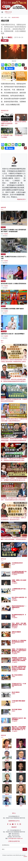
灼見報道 (3, 254)
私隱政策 (25, 856)
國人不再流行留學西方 (17, 675)
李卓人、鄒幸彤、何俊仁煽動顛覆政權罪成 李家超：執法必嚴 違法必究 (19, 625)
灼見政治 (3, 227)
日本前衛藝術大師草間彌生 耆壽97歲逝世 (12, 308)
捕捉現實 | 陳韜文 (15, 17)
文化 (5, 17)
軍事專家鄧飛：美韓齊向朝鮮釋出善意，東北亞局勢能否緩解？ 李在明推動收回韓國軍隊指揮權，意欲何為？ (14, 440)
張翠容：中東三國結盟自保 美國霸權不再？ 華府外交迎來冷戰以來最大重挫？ (19, 650)
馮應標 (13, 693)
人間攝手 (4, 40)
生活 (9, 17)
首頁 (2, 17)
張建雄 (13, 676)
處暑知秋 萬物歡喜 (16, 632)
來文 (13, 609)
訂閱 (25, 849)
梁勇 (13, 686)
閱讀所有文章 (21, 199)
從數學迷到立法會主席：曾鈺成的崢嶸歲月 (13, 333)
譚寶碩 (13, 590)
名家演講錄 (3, 331)
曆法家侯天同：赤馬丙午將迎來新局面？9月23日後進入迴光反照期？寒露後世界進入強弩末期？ (14, 361)
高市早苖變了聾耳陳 (17, 709)
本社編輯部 (5, 233)
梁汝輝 (13, 643)
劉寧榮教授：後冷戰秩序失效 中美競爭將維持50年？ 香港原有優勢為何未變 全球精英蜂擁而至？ (14, 499)
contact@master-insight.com (15, 838)
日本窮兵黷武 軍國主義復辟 (18, 700)
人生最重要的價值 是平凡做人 (19, 588)
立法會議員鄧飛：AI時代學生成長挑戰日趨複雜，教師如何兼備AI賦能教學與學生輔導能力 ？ (13, 381)
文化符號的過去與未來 (17, 563)
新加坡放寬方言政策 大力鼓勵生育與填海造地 (13, 283)
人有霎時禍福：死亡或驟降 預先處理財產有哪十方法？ (6, 123)
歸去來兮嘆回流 (15, 692)
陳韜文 (10, 37)
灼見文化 (3, 306)
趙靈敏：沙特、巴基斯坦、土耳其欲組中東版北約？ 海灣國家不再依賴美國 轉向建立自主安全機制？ (14, 480)
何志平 (13, 564)
